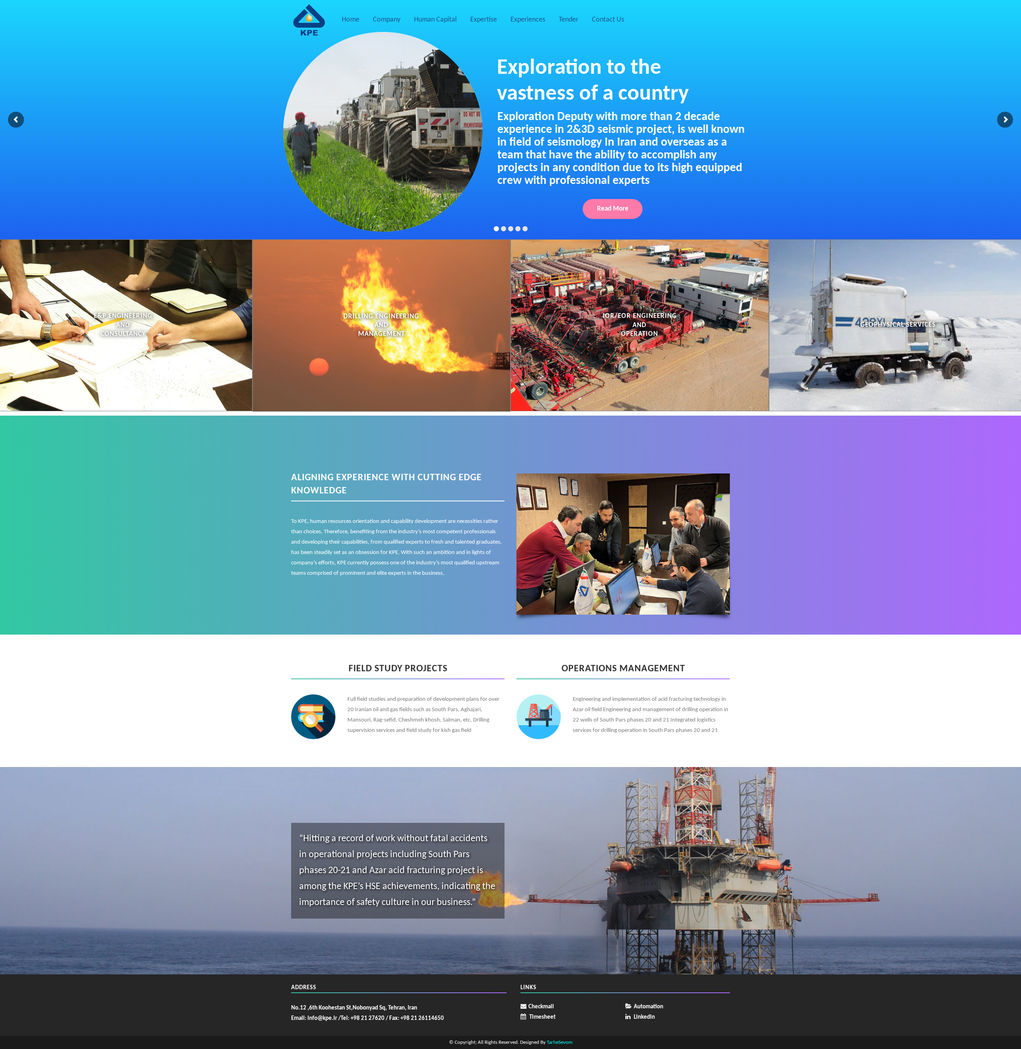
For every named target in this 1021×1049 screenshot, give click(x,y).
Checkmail (541, 1007)
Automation (648, 1007)
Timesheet (542, 1017)
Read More (613, 208)
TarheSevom (559, 1042)
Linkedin (644, 1017)
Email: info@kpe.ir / (316, 1018)
